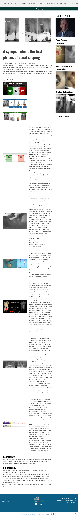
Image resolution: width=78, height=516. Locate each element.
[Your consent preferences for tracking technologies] (75, 513)
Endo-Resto (63, 3)
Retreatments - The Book (36, 3)
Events (24, 3)
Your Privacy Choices (44, 514)
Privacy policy (6, 499)
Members (17, 3)
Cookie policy (5, 501)
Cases (10, 3)
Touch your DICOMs (52, 3)
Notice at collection (29, 514)
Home (4, 3)
